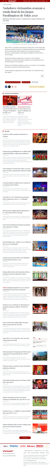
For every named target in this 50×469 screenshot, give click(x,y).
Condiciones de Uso (38, 450)
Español (36, 1)
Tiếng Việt (25, 1)
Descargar (25, 437)
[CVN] (16, 446)
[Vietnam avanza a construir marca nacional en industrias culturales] (40, 370)
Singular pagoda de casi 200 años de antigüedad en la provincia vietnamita (16, 289)
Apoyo (47, 450)
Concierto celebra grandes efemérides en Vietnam (15, 135)
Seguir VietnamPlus (33, 86)
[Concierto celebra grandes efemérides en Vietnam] (40, 138)
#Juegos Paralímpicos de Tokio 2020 (13, 82)
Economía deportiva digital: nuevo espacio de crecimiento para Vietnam (16, 184)
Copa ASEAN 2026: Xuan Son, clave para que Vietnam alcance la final (16, 339)
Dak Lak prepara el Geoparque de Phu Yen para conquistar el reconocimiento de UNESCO (17, 353)
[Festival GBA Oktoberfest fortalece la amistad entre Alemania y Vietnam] (40, 229)
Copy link (15, 86)
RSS (43, 450)
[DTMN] (24, 446)
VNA (29, 452)
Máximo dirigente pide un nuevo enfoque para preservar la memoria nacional (17, 425)
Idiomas (25, 452)
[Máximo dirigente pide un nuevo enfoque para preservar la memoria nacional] (40, 428)
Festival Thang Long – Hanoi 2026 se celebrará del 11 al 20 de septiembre (17, 243)
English (29, 1)
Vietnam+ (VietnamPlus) (12, 1)
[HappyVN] (42, 446)
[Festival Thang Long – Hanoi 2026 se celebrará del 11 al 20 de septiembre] (40, 246)
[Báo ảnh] (34, 446)
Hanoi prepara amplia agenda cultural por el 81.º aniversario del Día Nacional (16, 212)
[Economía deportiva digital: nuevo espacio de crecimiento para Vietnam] (40, 187)
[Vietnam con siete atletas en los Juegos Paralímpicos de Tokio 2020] (25, 100)
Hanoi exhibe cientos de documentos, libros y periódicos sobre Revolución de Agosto (16, 273)
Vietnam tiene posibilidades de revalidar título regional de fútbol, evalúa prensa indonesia (17, 152)
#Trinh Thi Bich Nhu (26, 82)
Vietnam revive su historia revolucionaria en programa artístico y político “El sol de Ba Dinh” (16, 307)
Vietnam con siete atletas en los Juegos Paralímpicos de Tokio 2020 (24, 109)
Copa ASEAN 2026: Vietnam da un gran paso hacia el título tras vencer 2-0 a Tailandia (16, 198)
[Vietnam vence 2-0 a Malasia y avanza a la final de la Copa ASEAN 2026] (40, 415)
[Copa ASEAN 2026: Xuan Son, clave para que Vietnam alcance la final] (40, 342)
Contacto (47, 452)
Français (32, 1)
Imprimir (12, 86)
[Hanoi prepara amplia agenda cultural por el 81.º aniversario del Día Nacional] (40, 214)
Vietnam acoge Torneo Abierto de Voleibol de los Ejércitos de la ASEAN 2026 (16, 259)
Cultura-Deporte (7, 4)
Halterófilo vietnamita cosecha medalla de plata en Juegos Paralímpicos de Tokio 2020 (10, 109)
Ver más (7, 131)
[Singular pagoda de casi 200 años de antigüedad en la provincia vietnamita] (40, 291)
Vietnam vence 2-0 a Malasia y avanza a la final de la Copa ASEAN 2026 (16, 412)
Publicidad (42, 452)
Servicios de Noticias (35, 452)
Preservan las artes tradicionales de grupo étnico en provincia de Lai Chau (15, 323)
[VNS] (8, 446)
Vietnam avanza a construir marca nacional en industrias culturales (17, 367)
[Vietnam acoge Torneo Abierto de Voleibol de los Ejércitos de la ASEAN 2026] (40, 262)
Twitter (9, 86)
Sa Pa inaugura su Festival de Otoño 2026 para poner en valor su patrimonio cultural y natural (17, 170)
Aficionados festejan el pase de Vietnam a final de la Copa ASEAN (16, 381)
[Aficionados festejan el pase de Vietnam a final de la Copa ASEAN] (40, 384)
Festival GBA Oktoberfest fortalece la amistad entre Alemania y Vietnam (16, 226)
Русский (43, 1)
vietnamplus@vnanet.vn (31, 460)
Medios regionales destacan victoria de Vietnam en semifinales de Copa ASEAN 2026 (16, 398)
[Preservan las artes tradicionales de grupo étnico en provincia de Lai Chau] (40, 326)
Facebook (6, 86)
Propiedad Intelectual (28, 450)
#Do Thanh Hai (35, 82)
